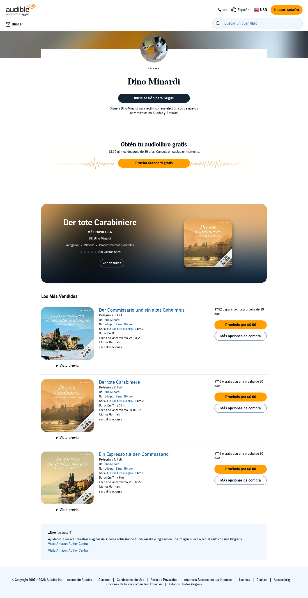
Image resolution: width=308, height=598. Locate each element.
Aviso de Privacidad (164, 580)
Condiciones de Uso (130, 580)
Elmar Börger (124, 324)
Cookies (262, 580)
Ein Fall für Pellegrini (120, 329)
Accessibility (282, 580)
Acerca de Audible (79, 580)
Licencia (244, 580)
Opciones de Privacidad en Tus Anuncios (134, 584)
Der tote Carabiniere (119, 382)
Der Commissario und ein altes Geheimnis (142, 310)
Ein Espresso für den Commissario (134, 454)
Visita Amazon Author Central (68, 544)
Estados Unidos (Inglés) (185, 584)
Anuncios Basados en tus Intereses (208, 580)
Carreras (104, 580)
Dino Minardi (112, 320)
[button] (154, 163)
